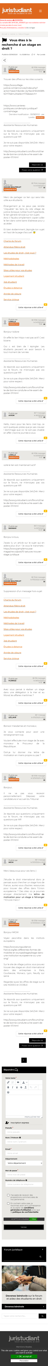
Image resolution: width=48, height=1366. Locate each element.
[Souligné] (17, 1087)
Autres (12, 34)
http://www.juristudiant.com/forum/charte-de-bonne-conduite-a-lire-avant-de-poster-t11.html (24, 154)
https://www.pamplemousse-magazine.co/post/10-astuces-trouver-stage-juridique (23, 551)
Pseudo (8, 1128)
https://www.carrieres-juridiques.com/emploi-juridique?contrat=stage (21, 108)
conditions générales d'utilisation (22, 1209)
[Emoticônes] (8, 1092)
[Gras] (8, 1087)
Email (7, 1149)
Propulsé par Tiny (32, 1117)
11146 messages (39, 183)
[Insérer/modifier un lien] (8, 1082)
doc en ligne (30, 28)
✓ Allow (33, 1219)
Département (11, 1159)
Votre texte (10, 1078)
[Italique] (12, 1087)
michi (11, 862)
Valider (24, 1227)
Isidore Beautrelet (12, 187)
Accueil (4, 34)
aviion (11, 415)
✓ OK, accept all (24, 1356)
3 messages (40, 526)
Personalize (24, 1361)
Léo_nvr (12, 717)
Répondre (36, 165)
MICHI (15, 932)
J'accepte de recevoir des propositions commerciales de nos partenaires (24, 1197)
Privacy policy (24, 1363)
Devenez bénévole (14, 1306)
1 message (41, 715)
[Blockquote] (18, 1082)
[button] (24, 1082)
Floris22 (12, 681)
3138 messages (39, 67)
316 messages (40, 678)
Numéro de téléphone (15, 1180)
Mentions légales (24, 1347)
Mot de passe (11, 1171)
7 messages (40, 413)
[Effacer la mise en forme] (25, 1087)
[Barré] (21, 1087)
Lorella (42, 54)
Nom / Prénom (12, 1138)
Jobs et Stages (23, 34)
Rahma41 (12, 528)
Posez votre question (31, 170)
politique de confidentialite (25, 1212)
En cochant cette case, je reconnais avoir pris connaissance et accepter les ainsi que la (25, 1207)
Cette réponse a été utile (32, 307)
